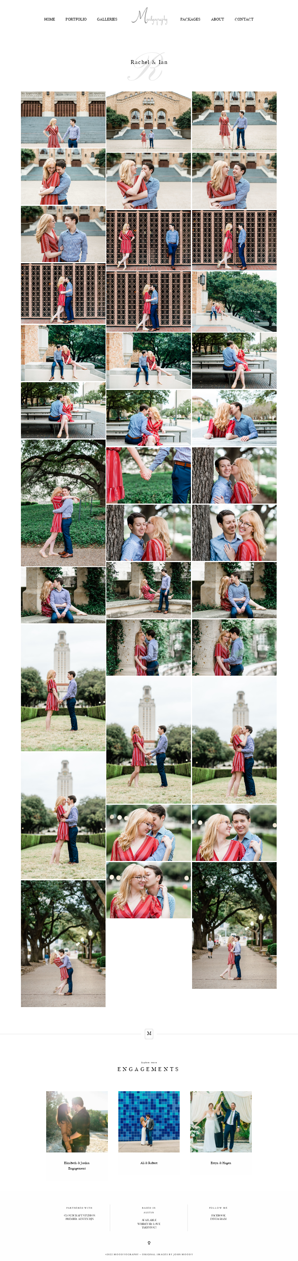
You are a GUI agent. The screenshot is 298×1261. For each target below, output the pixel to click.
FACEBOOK (218, 1215)
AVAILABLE (149, 1220)
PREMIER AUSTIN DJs (80, 1219)
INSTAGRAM (218, 1219)
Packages (190, 20)
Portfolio (76, 20)
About (217, 20)
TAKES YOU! (149, 1227)
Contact (244, 20)
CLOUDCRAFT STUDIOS (79, 1215)
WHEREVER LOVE (148, 1224)
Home (49, 20)
